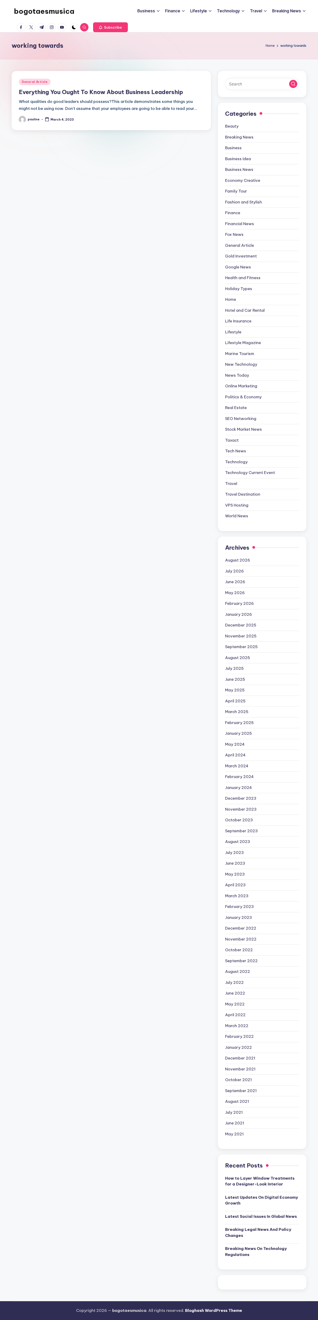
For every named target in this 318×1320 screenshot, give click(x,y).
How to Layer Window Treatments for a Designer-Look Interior (259, 1181)
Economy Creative (242, 180)
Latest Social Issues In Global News (261, 1216)
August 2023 (237, 841)
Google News (238, 267)
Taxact (232, 440)
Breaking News (239, 137)
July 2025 (234, 668)
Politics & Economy (243, 396)
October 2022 (239, 949)
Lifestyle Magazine (243, 342)
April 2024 (235, 755)
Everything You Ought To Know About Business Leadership (101, 91)
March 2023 (236, 895)
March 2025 (236, 711)
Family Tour (236, 191)
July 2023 (234, 852)
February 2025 (239, 722)
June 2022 (235, 993)
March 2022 (236, 1025)
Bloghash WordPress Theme (213, 1310)
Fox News (234, 234)
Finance (232, 212)
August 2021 (237, 1101)
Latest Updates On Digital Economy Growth (261, 1200)
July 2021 (234, 1112)
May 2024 (235, 744)
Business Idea (238, 158)
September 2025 (241, 646)
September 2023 (241, 830)
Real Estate (236, 407)
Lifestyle (233, 332)
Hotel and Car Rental (245, 310)
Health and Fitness (242, 277)
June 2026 (235, 581)
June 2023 (235, 863)
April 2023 (235, 884)
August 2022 (237, 971)
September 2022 (241, 960)
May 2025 (235, 690)
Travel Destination (242, 494)
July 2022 (234, 982)
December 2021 (240, 1058)
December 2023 (240, 798)
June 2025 (235, 679)
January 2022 (238, 1047)
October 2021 (238, 1079)
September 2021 (241, 1090)
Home (230, 299)
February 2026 (239, 603)
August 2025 (237, 657)
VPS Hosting (236, 505)
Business (233, 147)
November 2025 (241, 636)
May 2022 (235, 1004)
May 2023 (235, 874)
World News (236, 515)
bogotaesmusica (44, 11)
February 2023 (239, 906)
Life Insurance (238, 321)
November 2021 (240, 1069)
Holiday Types (238, 288)
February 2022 (239, 1036)
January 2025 (238, 733)
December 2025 (240, 625)
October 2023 (239, 819)
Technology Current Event (250, 472)
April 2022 (235, 1014)
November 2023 (241, 809)
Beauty (232, 126)
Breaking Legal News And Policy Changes (258, 1232)
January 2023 (238, 917)
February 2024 (239, 776)
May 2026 (235, 592)
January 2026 (238, 614)
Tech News (235, 451)
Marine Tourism (239, 353)
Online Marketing (241, 386)
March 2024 (236, 765)
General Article (35, 82)
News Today (237, 375)
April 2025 (235, 701)
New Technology (241, 364)
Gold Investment (241, 256)
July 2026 (234, 571)
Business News (239, 169)
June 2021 (234, 1123)
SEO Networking (240, 418)
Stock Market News (243, 429)
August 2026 (237, 560)
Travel (231, 483)
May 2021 (234, 1134)
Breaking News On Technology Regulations (256, 1251)
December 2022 (240, 928)
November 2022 (241, 939)
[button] (110, 27)
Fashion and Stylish (243, 202)
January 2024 (238, 787)
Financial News (239, 223)
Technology (236, 461)
